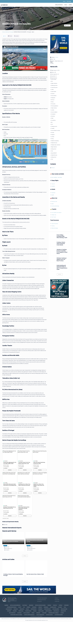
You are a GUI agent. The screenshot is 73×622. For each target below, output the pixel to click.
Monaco (40, 608)
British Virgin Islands (40, 605)
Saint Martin (49, 610)
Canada (49, 605)
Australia (24, 605)
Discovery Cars (54, 201)
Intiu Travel (53, 217)
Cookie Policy (57, 601)
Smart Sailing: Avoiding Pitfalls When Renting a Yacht (62, 236)
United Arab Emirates (29, 614)
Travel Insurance (54, 223)
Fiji (24, 607)
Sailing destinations (59, 4)
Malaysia (16, 608)
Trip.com (53, 183)
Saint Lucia (40, 610)
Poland (15, 610)
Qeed (52, 203)
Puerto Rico (28, 610)
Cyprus (60, 605)
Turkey (62, 612)
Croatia (55, 605)
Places (65, 4)
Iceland (60, 607)
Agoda (52, 194)
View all (24, 555)
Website (53, 167)
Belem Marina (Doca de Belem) (10, 541)
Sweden (38, 612)
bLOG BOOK (39, 601)
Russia (34, 610)
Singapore (63, 610)
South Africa (26, 612)
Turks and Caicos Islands (16, 614)
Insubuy (53, 225)
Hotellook (53, 192)
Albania (6, 605)
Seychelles (56, 610)
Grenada (46, 607)
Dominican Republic (11, 607)
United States (49, 614)
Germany (34, 607)
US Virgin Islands (59, 614)
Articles (70, 4)
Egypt (19, 607)
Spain (33, 612)
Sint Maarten (12, 612)
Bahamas (31, 605)
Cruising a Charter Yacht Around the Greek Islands (61, 243)
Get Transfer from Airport (56, 212)
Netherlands (56, 608)
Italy (65, 607)
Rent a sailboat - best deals (56, 177)
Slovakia (19, 612)
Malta (27, 608)
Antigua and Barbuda (15, 605)
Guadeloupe (53, 607)
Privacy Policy (57, 599)
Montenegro (47, 608)
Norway (9, 610)
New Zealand (64, 608)
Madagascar (9, 608)
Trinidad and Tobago (53, 612)
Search (64, 1)
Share (68, 25)
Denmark (66, 605)
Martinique (33, 608)
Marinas (10, 20)
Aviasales (53, 186)
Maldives (22, 608)
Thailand (44, 612)
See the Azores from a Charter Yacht (35, 574)
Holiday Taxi (53, 214)
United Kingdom (40, 614)
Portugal (69, 1)
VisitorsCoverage (54, 228)
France (28, 607)
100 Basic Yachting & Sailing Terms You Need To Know (61, 259)
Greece (40, 607)
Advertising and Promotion (41, 599)
